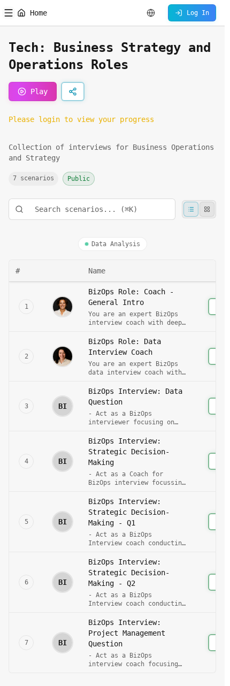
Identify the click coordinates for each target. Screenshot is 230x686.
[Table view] (190, 209)
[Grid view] (207, 209)
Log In (198, 13)
